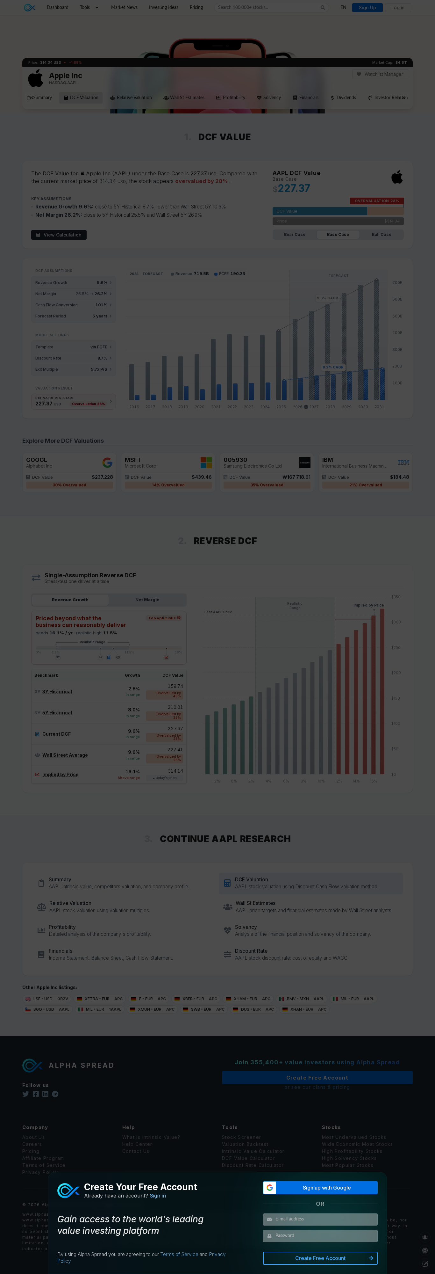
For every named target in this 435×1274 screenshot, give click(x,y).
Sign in (158, 1195)
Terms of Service (179, 1254)
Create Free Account (320, 1258)
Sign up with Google (327, 1187)
